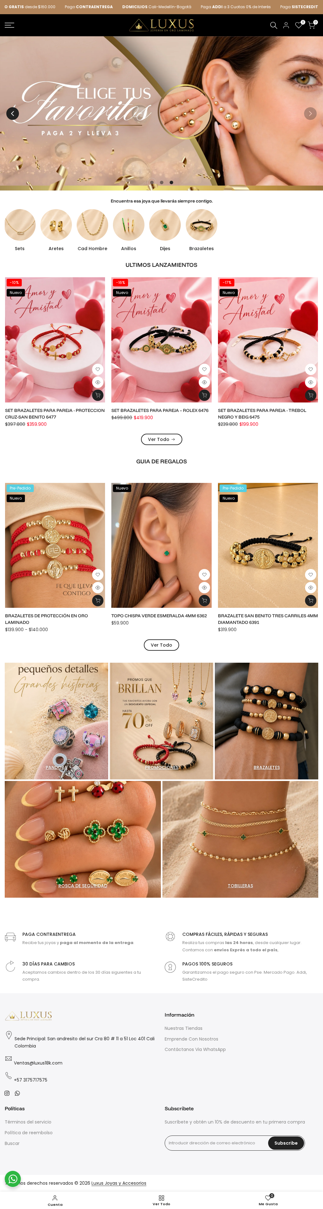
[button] (97, 369)
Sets (20, 248)
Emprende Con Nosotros (191, 1039)
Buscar (12, 1143)
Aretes (56, 248)
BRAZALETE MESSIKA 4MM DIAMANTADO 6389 (55, 616)
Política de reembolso (29, 1133)
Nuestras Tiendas (184, 1028)
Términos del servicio (28, 1122)
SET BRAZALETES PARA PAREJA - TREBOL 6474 (54, 410)
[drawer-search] (273, 25)
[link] (161, 113)
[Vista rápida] (97, 382)
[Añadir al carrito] (97, 395)
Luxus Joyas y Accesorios (118, 1183)
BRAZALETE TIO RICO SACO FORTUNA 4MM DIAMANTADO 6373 (265, 619)
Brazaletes (201, 248)
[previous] (12, 113)
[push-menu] (9, 25)
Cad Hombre (92, 248)
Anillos (128, 248)
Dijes (165, 248)
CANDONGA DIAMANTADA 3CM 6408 (257, 410)
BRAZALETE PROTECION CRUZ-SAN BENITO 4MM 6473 (158, 414)
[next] (310, 113)
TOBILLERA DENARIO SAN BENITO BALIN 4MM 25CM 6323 (161, 619)
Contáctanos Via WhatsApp (195, 1049)
